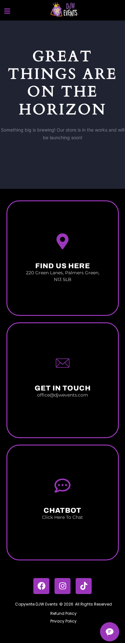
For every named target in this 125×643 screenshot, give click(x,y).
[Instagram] (62, 586)
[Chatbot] (62, 486)
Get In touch (63, 388)
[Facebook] (41, 586)
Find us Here (62, 266)
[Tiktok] (84, 586)
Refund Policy (63, 613)
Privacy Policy (63, 621)
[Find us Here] (62, 241)
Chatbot (62, 510)
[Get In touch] (62, 363)
